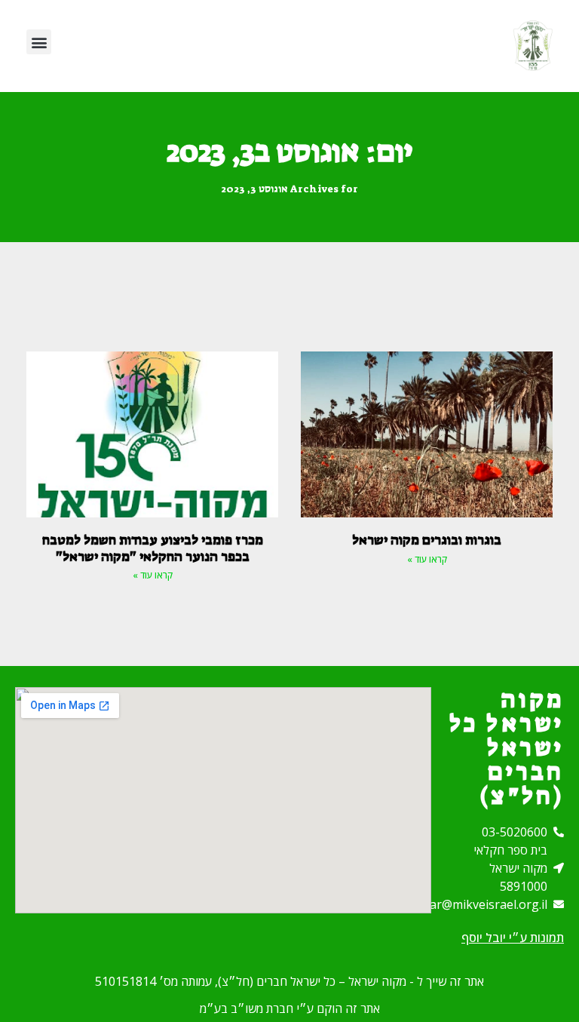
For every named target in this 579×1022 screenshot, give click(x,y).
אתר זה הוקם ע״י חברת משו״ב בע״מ (290, 1008)
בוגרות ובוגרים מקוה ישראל (426, 540)
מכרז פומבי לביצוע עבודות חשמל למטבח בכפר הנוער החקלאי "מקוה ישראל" (152, 548)
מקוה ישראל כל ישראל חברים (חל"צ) (506, 747)
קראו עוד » (427, 559)
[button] (38, 41)
